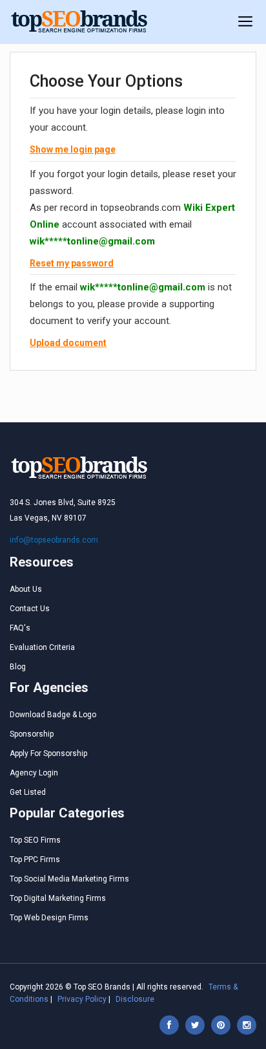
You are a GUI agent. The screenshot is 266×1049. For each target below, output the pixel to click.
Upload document (68, 343)
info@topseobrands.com (54, 540)
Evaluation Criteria (42, 647)
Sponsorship (32, 734)
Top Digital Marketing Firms (58, 898)
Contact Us (30, 608)
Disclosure (135, 999)
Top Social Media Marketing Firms (69, 878)
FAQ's (20, 628)
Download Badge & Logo (53, 714)
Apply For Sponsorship (48, 753)
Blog (18, 666)
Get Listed (28, 792)
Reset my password (72, 263)
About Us (26, 589)
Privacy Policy (82, 999)
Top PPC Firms (35, 859)
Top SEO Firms (35, 840)
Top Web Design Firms (49, 917)
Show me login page (73, 149)
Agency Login (34, 772)
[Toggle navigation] (245, 22)
